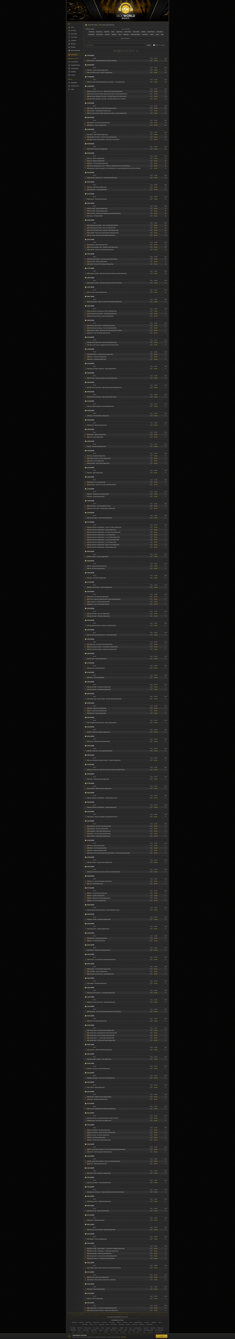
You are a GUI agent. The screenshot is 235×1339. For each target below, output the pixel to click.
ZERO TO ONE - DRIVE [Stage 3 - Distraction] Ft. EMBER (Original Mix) (107, 1248)
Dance (112, 31)
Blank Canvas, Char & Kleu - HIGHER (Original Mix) (102, 1002)
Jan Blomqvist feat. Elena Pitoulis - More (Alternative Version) (104, 910)
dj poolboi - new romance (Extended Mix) (99, 122)
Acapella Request (75, 65)
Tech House (145, 34)
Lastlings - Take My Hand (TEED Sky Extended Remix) (102, 108)
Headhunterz (115, 1327)
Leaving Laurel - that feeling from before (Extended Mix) (103, 1033)
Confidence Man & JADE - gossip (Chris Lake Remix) (102, 1279)
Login (72, 89)
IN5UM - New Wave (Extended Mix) (98, 1021)
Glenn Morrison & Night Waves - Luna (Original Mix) (102, 534)
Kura (126, 1327)
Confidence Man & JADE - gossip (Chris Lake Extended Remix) (105, 1268)
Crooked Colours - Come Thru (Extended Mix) (100, 518)
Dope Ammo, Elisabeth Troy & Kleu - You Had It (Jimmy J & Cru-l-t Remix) (107, 99)
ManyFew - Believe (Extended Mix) (97, 425)
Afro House (91, 31)
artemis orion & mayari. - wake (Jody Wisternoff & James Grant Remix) (106, 1192)
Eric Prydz (80, 1327)
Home (72, 27)
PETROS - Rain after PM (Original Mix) (98, 596)
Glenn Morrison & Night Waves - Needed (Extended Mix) (103, 798)
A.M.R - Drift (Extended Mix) (96, 883)
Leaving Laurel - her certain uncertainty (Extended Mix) (103, 1308)
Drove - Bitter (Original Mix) (96, 472)
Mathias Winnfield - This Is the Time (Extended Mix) (102, 1078)
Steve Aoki (139, 1330)
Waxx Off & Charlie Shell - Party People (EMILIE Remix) (103, 342)
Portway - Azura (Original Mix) (96, 461)
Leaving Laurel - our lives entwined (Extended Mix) (101, 1035)
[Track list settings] (137, 51)
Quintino (101, 1330)
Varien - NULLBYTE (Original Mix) (97, 578)
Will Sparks (106, 1332)
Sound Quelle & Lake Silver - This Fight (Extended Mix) (103, 313)
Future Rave (91, 34)
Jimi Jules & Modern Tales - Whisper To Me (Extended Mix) (103, 230)
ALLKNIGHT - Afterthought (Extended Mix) (99, 836)
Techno (152, 34)
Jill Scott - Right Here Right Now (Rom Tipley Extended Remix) (104, 599)
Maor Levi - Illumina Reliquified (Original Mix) (100, 881)
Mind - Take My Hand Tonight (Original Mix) (100, 1140)
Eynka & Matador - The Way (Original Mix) (99, 1130)
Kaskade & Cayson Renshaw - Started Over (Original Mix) (103, 1310)
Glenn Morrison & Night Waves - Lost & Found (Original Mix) (104, 539)
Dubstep (143, 31)
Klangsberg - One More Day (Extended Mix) (100, 826)
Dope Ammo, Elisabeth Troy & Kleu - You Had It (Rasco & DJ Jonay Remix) (107, 96)
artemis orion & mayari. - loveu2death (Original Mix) (102, 992)
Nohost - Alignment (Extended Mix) (97, 850)
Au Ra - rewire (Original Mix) (96, 437)
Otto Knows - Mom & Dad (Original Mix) (99, 1277)
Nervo (79, 1330)
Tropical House (149, 1324)
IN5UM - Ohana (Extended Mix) (97, 1289)
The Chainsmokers (159, 1330)
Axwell (144, 1332)
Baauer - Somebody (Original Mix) (97, 359)
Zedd (112, 1332)
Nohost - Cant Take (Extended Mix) (97, 848)
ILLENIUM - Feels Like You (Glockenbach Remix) (101, 249)
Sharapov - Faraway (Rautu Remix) (98, 199)
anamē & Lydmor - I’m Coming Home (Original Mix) (102, 1258)
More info (123, 1337)
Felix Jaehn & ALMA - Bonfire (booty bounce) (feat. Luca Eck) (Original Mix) (107, 113)
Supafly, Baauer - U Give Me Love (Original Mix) (101, 354)
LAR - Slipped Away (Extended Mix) (98, 566)
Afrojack (116, 1332)
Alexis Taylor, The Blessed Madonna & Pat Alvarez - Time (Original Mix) (107, 82)
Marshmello (153, 1327)
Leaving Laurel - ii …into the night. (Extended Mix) (101, 1038)
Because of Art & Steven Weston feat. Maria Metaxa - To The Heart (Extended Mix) (109, 853)
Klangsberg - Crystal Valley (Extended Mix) (99, 831)
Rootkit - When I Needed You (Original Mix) (100, 1173)
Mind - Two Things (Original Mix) (97, 1137)
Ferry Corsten (96, 1327)
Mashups (73, 43)
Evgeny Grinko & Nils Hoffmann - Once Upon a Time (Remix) (104, 139)
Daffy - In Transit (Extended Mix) (97, 940)
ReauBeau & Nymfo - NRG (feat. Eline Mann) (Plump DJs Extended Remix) (108, 273)
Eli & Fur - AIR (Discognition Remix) (98, 1163)
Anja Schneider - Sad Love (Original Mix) (99, 613)
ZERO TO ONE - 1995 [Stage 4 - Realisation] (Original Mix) (103, 1251)
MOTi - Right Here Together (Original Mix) (99, 732)
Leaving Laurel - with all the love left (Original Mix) (101, 1030)
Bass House (99, 31)
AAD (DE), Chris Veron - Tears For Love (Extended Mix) (103, 137)
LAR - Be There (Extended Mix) (97, 568)
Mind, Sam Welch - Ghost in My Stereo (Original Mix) (102, 1132)
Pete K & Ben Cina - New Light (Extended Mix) (100, 751)
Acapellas (73, 40)
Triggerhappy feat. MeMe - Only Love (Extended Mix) (102, 228)
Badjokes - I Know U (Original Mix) (97, 125)
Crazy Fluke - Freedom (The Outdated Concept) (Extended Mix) (105, 213)
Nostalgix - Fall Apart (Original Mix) (97, 983)
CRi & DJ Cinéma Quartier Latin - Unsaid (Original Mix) (103, 635)
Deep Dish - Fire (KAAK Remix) (97, 668)
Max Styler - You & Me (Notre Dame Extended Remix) (102, 959)
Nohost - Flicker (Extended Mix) (97, 845)
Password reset (75, 86)
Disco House (128, 31)
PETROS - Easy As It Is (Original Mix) (98, 149)
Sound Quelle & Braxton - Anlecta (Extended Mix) (101, 406)
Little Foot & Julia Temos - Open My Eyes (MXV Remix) (102, 397)
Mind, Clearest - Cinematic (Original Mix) (99, 1135)
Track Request (74, 68)
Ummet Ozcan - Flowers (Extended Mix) (99, 1211)
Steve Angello (132, 1330)
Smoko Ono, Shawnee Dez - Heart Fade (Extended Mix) (103, 177)
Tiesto (73, 1332)
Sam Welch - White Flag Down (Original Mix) (100, 788)
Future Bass (160, 31)
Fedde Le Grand (87, 1327)
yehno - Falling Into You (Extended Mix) (99, 494)
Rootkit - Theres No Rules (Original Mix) (99, 779)
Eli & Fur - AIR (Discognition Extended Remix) (100, 1152)
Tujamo (87, 1332)
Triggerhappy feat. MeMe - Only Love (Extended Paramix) (103, 225)
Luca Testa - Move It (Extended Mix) (98, 292)
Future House (99, 34)
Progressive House (135, 34)
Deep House (120, 31)
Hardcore (107, 34)
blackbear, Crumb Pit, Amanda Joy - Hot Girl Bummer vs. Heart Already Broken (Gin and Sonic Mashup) (115, 168)
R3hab (106, 1330)
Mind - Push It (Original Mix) (96, 1298)
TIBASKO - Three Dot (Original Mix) (98, 1239)
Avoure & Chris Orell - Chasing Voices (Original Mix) (102, 508)
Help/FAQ (73, 71)
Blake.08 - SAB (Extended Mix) (96, 1220)
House (120, 34)
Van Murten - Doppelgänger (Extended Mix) (100, 110)
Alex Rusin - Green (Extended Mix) (97, 658)
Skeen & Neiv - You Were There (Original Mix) (100, 862)
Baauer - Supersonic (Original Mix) (97, 356)
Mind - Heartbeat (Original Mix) (96, 895)
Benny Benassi (158, 1332)
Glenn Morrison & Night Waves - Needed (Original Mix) (102, 807)
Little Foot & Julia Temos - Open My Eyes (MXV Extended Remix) (105, 387)
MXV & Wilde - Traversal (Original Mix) (98, 556)
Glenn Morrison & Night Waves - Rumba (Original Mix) (102, 529)
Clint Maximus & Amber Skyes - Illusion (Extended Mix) (102, 722)
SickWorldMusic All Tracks (117, 1320)
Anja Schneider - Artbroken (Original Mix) (99, 616)
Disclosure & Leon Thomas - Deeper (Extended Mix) (102, 1229)
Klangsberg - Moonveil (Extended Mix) (98, 828)
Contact (73, 75)
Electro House (151, 31)
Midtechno (126, 34)
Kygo (131, 1327)
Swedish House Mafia (148, 1330)
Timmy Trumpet (80, 1332)
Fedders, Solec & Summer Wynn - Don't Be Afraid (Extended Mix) (105, 699)
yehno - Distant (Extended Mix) (96, 496)
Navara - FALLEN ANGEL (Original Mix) (99, 415)
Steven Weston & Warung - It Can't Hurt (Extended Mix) (102, 328)
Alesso (129, 1332)
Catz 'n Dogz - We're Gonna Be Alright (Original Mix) (102, 235)
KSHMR (121, 1327)
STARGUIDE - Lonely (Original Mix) (98, 189)
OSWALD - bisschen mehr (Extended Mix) (99, 950)
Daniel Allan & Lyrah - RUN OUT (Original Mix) (100, 72)
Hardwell (108, 1327)
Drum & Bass (136, 31)
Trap (162, 34)
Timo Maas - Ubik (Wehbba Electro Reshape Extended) (103, 60)
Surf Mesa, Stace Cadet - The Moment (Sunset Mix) (102, 325)
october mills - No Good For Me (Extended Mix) (100, 644)
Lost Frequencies (137, 1327)
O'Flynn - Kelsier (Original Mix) (96, 677)
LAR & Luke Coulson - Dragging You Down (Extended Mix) (103, 345)
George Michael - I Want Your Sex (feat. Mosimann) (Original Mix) (105, 301)
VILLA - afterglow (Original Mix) (97, 161)
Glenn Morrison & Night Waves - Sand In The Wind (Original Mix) (105, 527)
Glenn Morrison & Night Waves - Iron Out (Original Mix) (102, 542)
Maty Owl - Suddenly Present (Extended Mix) (100, 1096)
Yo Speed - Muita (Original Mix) (97, 1087)
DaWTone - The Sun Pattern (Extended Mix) (100, 833)
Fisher (102, 1327)
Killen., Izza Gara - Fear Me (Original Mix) (99, 1068)
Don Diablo (73, 1327)
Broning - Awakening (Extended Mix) (98, 1099)
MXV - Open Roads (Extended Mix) (98, 710)
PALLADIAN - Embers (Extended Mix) (98, 211)
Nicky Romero (86, 1330)
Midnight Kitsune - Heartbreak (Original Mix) (100, 1201)
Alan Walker (123, 1332)
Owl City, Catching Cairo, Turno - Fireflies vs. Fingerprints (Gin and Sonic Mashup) (109, 166)
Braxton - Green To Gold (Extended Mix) (99, 604)
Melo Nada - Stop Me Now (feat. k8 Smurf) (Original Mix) (103, 378)
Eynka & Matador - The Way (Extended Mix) (100, 1182)
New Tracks (74, 34)
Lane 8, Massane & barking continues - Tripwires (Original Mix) (105, 760)
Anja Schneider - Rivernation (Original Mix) (100, 687)
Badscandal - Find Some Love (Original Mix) (100, 1120)
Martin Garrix (160, 1327)
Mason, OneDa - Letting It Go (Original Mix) (100, 919)
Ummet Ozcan (94, 1332)
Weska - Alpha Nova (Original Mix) (97, 708)
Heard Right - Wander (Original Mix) (98, 261)
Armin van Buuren (137, 1332)
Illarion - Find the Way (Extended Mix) (98, 163)
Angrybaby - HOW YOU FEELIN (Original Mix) (100, 1049)
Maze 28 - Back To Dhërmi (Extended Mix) (99, 333)
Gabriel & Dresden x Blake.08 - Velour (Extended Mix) (102, 368)
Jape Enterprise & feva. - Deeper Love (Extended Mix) (102, 625)
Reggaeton (154, 1322)
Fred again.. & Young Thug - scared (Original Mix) (101, 974)
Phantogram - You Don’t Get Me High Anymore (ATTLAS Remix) (105, 1011)
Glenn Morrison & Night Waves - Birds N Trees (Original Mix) (104, 544)
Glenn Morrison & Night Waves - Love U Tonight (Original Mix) (104, 537)
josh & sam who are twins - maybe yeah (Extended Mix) (103, 649)
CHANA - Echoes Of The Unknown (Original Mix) (101, 264)
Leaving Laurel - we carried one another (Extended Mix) (103, 1256)
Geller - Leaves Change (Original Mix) (98, 70)
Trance (157, 34)
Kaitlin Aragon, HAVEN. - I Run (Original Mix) (100, 1059)
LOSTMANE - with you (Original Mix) (98, 971)
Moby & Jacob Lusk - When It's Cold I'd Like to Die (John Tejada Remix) (107, 769)
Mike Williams (73, 1330)
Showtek (120, 1330)
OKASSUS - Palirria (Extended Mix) (98, 938)
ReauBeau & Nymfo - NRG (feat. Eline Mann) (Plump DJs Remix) (105, 283)
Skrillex (125, 1330)
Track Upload (74, 61)
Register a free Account (75, 82)
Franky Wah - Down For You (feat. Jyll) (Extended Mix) (102, 484)
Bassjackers (150, 1332)
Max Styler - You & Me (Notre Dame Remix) (100, 969)
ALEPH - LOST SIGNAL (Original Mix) (98, 134)
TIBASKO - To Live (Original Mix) (97, 482)
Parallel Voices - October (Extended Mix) (99, 929)
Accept (161, 1336)
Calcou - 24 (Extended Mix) (96, 216)
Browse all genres (125, 38)
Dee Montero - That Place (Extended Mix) (99, 601)
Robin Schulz (113, 1330)
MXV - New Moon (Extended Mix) (97, 446)
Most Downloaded (75, 50)
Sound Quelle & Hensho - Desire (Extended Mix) (101, 316)
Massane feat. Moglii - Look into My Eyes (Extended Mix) (103, 259)
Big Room (106, 31)
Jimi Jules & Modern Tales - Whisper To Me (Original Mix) (103, 247)
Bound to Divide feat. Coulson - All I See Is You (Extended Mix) (104, 871)
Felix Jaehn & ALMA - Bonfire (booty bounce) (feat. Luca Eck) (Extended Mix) (108, 94)
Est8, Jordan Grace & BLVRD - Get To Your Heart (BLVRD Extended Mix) (107, 1149)
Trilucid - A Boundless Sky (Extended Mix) (99, 741)
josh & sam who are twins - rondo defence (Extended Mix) (103, 646)
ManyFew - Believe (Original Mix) (97, 434)
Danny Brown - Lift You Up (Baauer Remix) (99, 506)
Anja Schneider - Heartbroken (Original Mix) (100, 689)
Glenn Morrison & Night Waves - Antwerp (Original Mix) (102, 547)
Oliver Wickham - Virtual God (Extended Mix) (100, 1253)
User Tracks (74, 37)
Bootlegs (73, 47)
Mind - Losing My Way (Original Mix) (98, 893)
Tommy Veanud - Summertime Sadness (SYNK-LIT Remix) (103, 1118)
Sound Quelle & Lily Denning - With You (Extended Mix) (103, 311)
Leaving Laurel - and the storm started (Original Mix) (102, 1040)
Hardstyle (114, 34)
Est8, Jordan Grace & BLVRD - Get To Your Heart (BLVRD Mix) (104, 1161)
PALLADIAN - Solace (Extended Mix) (98, 208)
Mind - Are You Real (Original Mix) (97, 900)
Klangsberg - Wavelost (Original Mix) (98, 244)
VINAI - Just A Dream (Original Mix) (97, 187)
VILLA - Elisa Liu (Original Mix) (96, 158)
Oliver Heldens (94, 1330)
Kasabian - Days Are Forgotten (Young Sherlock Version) (103, 816)
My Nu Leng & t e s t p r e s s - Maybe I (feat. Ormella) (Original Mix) (105, 91)
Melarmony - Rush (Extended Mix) (97, 713)
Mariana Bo (146, 1327)
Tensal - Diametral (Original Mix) (97, 456)
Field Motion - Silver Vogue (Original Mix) (99, 463)
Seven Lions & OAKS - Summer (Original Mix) (100, 587)
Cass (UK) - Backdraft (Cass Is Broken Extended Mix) (102, 1108)
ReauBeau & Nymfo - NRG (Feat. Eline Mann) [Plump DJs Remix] (105, 330)
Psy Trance (147, 1322)
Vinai (100, 1332)
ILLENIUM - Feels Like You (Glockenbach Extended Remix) (104, 232)
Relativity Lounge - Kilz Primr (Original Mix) (100, 458)
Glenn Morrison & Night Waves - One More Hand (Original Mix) (104, 532)
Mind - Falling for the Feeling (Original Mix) (99, 898)
